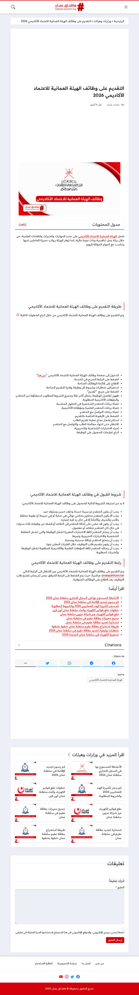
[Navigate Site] (126, 7)
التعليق (120, 887)
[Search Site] (13, 7)
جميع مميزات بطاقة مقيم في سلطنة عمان (92, 618)
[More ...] (25, 663)
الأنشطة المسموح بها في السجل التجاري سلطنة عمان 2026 (82, 597)
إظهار (22, 224)
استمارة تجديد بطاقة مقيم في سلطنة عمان (92, 622)
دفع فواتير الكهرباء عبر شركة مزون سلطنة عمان (89, 614)
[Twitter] (47, 663)
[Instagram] (66, 976)
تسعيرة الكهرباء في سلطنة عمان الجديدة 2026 (90, 634)
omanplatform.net (112, 575)
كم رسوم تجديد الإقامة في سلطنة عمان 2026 (91, 602)
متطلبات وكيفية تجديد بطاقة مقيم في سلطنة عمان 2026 (84, 630)
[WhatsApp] (69, 663)
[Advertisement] (69, 56)
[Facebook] (113, 663)
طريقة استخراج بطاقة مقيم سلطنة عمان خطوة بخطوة (85, 626)
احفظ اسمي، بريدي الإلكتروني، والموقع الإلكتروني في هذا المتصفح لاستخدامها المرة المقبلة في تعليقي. (69, 932)
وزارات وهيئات (102, 21)
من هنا (42, 375)
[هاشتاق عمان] (69, 7)
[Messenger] (91, 663)
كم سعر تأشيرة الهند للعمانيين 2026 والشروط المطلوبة (85, 606)
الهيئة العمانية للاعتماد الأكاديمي (97, 236)
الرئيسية (119, 21)
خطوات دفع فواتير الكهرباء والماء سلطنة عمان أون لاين (86, 610)
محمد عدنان (113, 104)
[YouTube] (60, 976)
